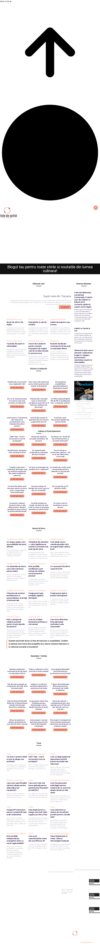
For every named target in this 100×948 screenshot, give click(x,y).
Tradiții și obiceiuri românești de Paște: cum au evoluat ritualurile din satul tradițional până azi (17, 471)
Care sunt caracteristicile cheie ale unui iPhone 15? (37, 838)
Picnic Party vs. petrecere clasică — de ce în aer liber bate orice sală (60, 453)
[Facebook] (64, 896)
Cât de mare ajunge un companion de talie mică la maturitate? (17, 686)
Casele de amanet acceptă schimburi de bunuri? (39, 439)
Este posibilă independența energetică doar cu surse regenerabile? (15, 839)
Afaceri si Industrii (36, 591)
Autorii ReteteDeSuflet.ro (43, 260)
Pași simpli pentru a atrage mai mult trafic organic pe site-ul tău (37, 812)
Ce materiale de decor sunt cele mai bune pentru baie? (16, 568)
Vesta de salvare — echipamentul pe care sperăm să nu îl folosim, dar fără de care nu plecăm (60, 705)
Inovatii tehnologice (60, 780)
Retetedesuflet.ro (86, 942)
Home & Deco (35, 539)
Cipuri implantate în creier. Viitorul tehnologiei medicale (59, 838)
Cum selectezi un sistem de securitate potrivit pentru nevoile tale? (60, 813)
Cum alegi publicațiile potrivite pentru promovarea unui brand (60, 671)
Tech (9, 754)
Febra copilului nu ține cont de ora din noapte (39, 670)
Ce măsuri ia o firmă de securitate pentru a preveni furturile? (60, 439)
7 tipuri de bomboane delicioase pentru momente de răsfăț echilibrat (60, 687)
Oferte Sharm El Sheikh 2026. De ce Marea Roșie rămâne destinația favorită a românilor (17, 704)
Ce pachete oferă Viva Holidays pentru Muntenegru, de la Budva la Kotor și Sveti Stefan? (38, 705)
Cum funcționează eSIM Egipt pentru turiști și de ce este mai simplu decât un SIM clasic (60, 788)
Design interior (57, 539)
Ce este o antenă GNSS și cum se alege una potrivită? (17, 759)
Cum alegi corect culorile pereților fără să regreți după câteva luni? (60, 545)
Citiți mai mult (17, 444)
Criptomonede (83, 416)
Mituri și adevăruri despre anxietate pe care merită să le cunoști (17, 722)
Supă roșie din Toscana (57, 296)
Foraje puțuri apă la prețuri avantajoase (58, 594)
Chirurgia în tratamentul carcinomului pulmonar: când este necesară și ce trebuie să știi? (60, 723)
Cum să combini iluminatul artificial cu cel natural (37, 621)
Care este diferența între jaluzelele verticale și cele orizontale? (59, 623)
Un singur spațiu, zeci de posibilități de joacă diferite (16, 544)
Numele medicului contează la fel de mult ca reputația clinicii (17, 671)
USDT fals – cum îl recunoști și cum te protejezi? (17, 439)
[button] (95, 207)
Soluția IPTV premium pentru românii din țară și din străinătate (17, 812)
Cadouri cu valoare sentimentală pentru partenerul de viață (39, 686)
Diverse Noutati (50, 250)
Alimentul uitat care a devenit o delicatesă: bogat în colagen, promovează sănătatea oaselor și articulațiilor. (83, 356)
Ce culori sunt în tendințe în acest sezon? (60, 505)
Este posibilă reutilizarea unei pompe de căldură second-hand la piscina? (36, 571)
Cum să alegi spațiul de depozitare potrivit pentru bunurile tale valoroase (60, 760)
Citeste (65, 307)
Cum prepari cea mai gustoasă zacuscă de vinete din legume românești (39, 723)
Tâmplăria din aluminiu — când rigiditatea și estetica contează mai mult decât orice (38, 545)
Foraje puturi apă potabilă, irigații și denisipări (35, 595)
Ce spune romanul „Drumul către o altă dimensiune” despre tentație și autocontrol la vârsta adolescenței (17, 507)
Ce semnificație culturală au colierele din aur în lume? (39, 452)
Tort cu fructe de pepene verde (50, 255)
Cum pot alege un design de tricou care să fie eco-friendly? (38, 488)
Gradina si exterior (15, 539)
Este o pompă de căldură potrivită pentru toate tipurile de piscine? (16, 623)
